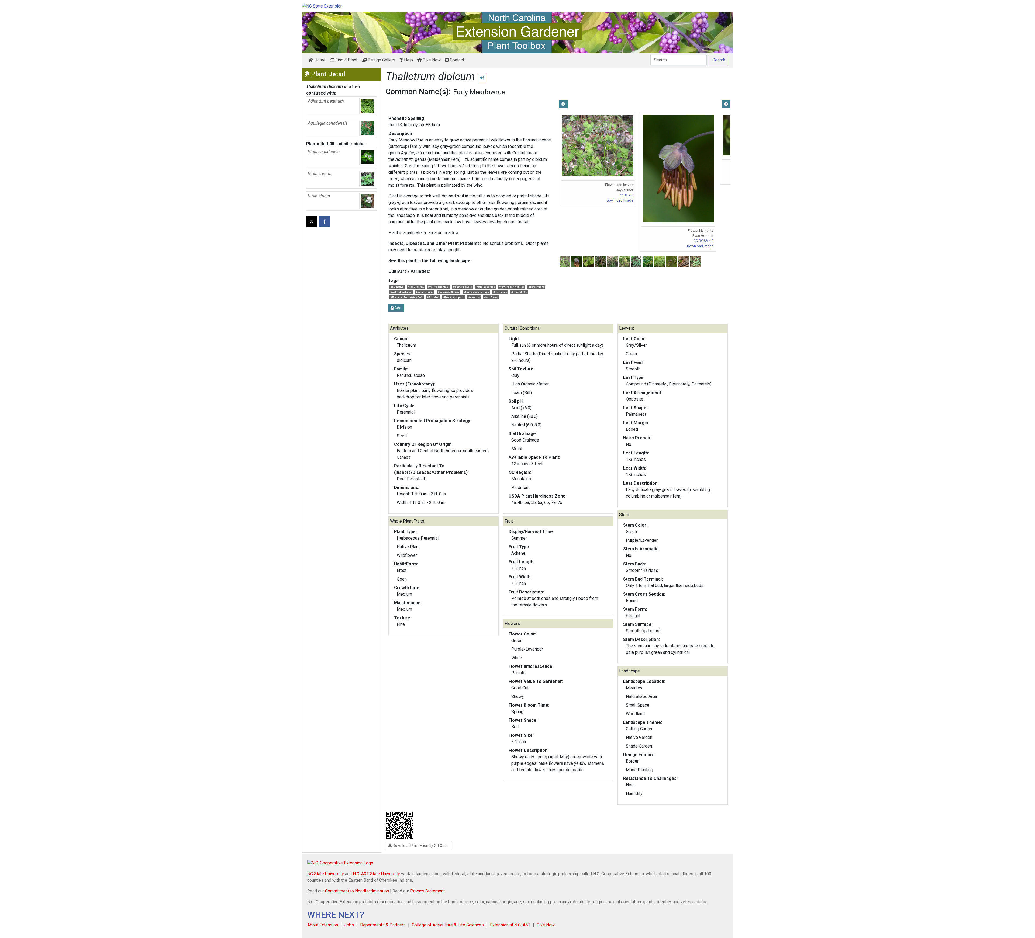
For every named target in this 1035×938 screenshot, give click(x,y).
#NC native (397, 286)
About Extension (322, 924)
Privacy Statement (427, 891)
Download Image (620, 200)
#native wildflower (448, 292)
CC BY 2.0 (626, 195)
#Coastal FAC (519, 292)
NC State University (325, 873)
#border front (536, 286)
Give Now (431, 59)
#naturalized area (401, 292)
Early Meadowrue (479, 92)
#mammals (500, 292)
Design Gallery (381, 59)
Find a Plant (345, 59)
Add (397, 308)
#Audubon (433, 297)
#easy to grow (416, 286)
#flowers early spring (511, 286)
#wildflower (491, 297)
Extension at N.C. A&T (510, 924)
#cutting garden (485, 286)
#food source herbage (476, 292)
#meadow (474, 297)
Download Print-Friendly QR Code (420, 845)
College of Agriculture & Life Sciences (448, 924)
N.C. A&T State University (376, 873)
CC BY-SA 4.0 (703, 241)
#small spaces (425, 292)
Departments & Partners (383, 924)
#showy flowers (462, 286)
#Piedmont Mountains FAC (407, 297)
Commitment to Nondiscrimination (357, 891)
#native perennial (438, 286)
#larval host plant (453, 297)
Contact (456, 59)
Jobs (349, 924)
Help (408, 59)
